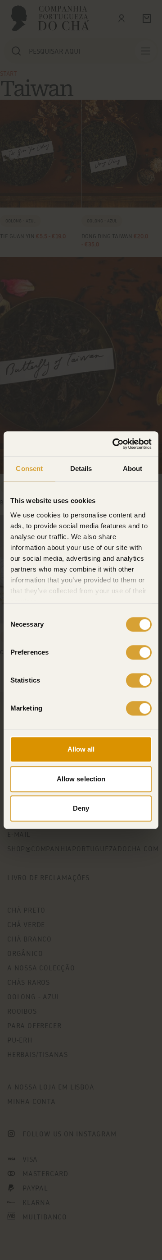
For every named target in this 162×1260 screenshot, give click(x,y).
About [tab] (133, 468)
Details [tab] (81, 468)
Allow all (81, 749)
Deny (81, 808)
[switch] (139, 652)
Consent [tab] (29, 468)
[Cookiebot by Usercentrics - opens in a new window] (114, 444)
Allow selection (81, 779)
